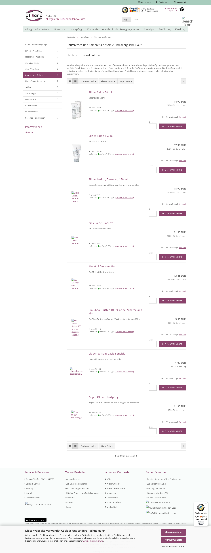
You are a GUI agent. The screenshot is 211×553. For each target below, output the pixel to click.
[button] (145, 2)
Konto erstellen (113, 502)
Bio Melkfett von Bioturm (105, 266)
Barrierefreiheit (32, 497)
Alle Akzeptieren (173, 532)
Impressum (111, 493)
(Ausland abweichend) (124, 110)
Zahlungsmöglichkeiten (76, 483)
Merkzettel (181, 2)
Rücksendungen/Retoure (77, 488)
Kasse (68, 507)
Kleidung (180, 29)
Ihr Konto (70, 502)
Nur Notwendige (173, 539)
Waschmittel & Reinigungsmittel (120, 29)
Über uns (70, 497)
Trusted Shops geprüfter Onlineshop (164, 479)
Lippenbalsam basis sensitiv (107, 353)
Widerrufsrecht (113, 483)
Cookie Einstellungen (156, 497)
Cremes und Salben (34, 75)
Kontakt (29, 493)
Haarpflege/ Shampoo (35, 81)
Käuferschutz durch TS (157, 493)
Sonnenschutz (31, 111)
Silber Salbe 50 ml (100, 92)
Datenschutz (112, 497)
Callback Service (32, 483)
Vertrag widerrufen (35, 520)
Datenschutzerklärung (93, 540)
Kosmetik (92, 29)
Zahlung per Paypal (156, 488)
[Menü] (206, 504)
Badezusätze (31, 105)
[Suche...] (185, 20)
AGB (108, 479)
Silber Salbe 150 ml (101, 136)
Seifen (28, 87)
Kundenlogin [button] (163, 2)
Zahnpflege (30, 93)
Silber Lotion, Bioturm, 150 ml (108, 179)
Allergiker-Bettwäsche (37, 29)
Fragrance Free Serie (34, 56)
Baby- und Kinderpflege (36, 44)
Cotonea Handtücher (35, 117)
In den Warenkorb (172, 126)
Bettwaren (60, 29)
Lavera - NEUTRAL (33, 50)
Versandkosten (73, 479)
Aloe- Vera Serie (32, 69)
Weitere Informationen (173, 546)
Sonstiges (149, 29)
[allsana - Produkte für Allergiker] (71, 15)
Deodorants (30, 99)
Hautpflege (76, 29)
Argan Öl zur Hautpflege (104, 397)
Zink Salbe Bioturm (101, 223)
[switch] (201, 523)
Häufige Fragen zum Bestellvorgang (82, 493)
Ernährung (165, 29)
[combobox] (88, 81)
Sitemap (29, 132)
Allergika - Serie (32, 63)
